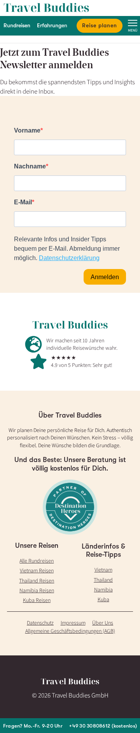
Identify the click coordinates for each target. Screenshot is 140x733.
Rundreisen (17, 25)
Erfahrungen (52, 25)
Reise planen (99, 25)
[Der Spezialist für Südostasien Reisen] (70, 8)
